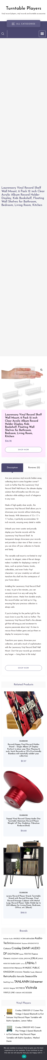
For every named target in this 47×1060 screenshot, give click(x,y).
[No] (44, 1052)
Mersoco (18, 967)
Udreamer (36, 982)
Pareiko (26, 971)
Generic (7, 958)
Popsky (32, 972)
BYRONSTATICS (33, 943)
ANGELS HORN (19, 938)
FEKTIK (27, 953)
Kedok (13, 963)
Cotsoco (7, 948)
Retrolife (20, 976)
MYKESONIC (19, 972)
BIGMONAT (17, 943)
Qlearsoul (38, 972)
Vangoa (12, 988)
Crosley (16, 948)
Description (12, 468)
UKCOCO (6, 988)
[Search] (2, 34)
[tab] (12, 467)
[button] (41, 370)
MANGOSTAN (8, 968)
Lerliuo (23, 964)
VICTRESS (20, 988)
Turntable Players (23, 8)
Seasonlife (31, 976)
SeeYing (6, 982)
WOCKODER (27, 992)
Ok (24, 1056)
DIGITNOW (13, 953)
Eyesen (21, 954)
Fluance (34, 953)
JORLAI (34, 958)
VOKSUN (18, 993)
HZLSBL (20, 958)
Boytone (24, 943)
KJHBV (18, 964)
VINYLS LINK (9, 992)
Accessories (23, 740)
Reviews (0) (34, 468)
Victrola (31, 987)
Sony (12, 982)
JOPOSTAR (27, 958)
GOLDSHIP (14, 958)
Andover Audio (8, 939)
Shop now (23, 450)
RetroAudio (9, 976)
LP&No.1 (30, 963)
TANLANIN (21, 981)
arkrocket (30, 938)
